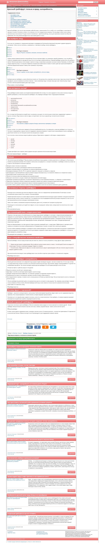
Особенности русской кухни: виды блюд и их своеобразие (27, 495)
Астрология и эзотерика (84, 15)
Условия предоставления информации (17, 541)
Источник (10, 319)
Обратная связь (11, 532)
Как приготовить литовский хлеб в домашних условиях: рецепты (30, 402)
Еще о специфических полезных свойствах (21, 22)
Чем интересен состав (15, 16)
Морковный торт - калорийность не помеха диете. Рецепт (27, 384)
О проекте (47, 2)
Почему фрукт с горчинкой (17, 25)
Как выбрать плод (14, 15)
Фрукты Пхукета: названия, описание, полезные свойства (32, 52)
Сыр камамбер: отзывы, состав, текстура (21, 365)
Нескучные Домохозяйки (18, 1)
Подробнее (71, 360)
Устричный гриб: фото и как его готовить (22, 513)
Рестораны (81, 9)
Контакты (53, 2)
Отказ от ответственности (34, 541)
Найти (96, 2)
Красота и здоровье (83, 14)
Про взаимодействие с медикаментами (20, 21)
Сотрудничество (40, 531)
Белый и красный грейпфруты (17, 27)
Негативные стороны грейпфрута (18, 19)
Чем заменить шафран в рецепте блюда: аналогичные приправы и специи (36, 123)
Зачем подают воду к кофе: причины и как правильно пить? (28, 476)
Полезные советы (82, 12)
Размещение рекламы (41, 532)
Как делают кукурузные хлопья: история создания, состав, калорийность (32, 421)
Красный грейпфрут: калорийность (19, 24)
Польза (12, 18)
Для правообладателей (42, 534)
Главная (41, 2)
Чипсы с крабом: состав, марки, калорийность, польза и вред (33, 72)
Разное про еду (11, 361)
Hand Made (81, 11)
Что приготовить (82, 8)
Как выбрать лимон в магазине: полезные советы (25, 347)
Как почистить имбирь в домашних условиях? (23, 458)
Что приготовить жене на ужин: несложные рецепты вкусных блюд (31, 439)
